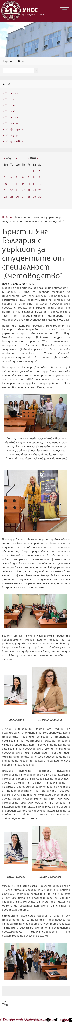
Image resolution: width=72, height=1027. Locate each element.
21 (29, 190)
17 (5, 190)
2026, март (10, 123)
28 (29, 196)
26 (17, 196)
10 (5, 183)
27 (23, 196)
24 (5, 196)
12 (17, 183)
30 (40, 196)
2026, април (10, 117)
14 (29, 183)
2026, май (9, 111)
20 (23, 190)
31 (5, 203)
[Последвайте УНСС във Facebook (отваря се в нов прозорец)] (48, 1019)
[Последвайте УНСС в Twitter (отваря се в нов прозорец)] (55, 1019)
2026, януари (11, 135)
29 (34, 196)
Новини (7, 217)
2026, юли (9, 99)
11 (11, 183)
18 (11, 190)
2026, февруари (13, 129)
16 (39, 183)
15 (34, 183)
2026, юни (9, 105)
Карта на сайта (15, 1019)
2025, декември (13, 141)
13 (23, 183)
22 (34, 190)
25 (11, 196)
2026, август (11, 93)
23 (39, 190)
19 (17, 190)
